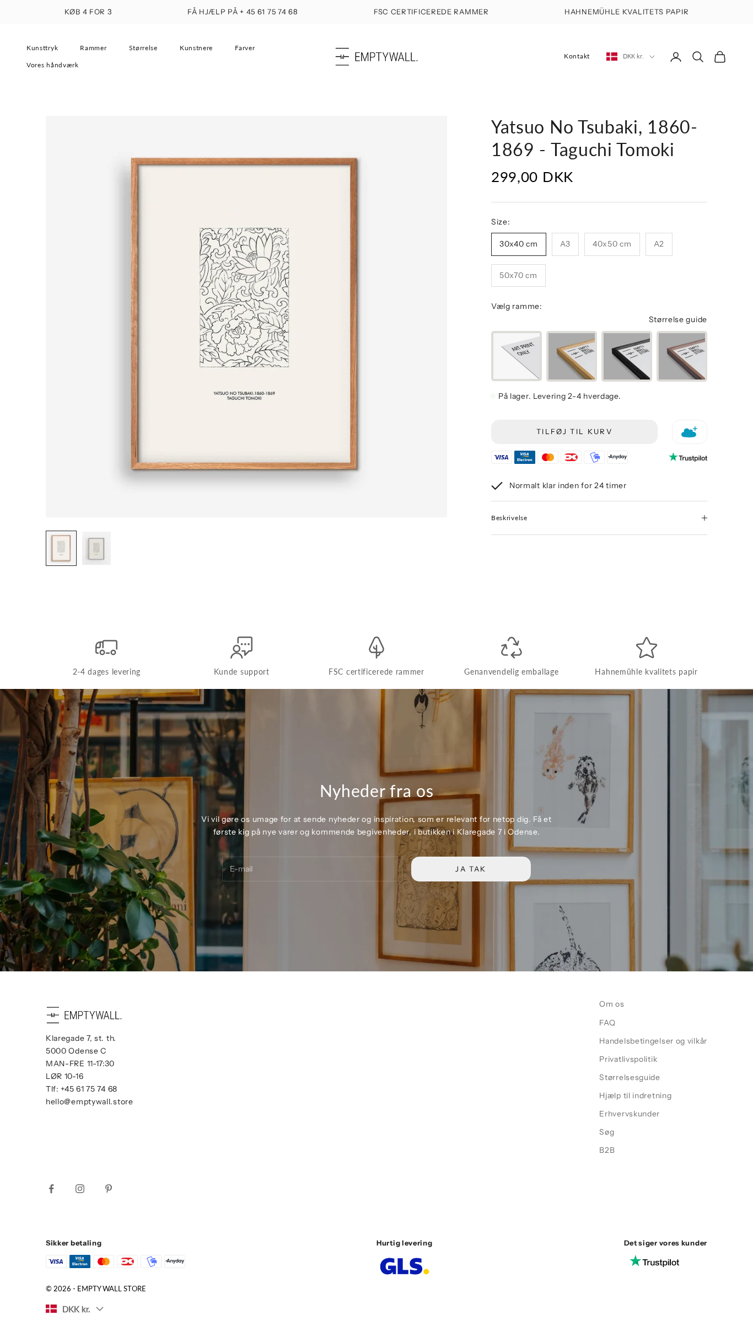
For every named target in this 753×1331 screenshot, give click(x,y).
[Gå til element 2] (96, 548)
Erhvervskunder (629, 1114)
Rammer (93, 48)
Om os (612, 1004)
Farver (245, 48)
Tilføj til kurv (574, 431)
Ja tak (470, 868)
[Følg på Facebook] (51, 1188)
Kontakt (577, 56)
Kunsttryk (42, 48)
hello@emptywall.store (89, 1102)
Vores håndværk (52, 65)
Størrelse (143, 48)
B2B (607, 1150)
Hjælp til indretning (635, 1095)
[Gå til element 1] (61, 548)
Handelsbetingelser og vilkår (653, 1041)
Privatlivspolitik (628, 1059)
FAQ (607, 1023)
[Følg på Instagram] (79, 1188)
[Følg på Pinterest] (108, 1188)
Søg (606, 1132)
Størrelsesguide (629, 1077)
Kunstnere (196, 48)
